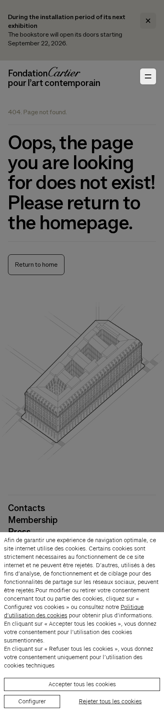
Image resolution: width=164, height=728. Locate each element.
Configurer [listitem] (32, 701)
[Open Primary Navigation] (148, 76)
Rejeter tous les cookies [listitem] (110, 701)
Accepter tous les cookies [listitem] (82, 684)
